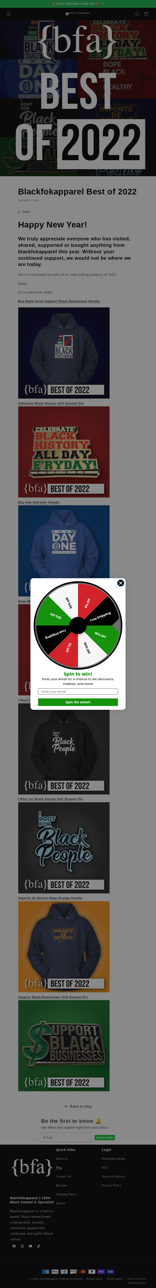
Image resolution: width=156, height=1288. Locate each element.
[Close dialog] (120, 583)
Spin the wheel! (78, 702)
